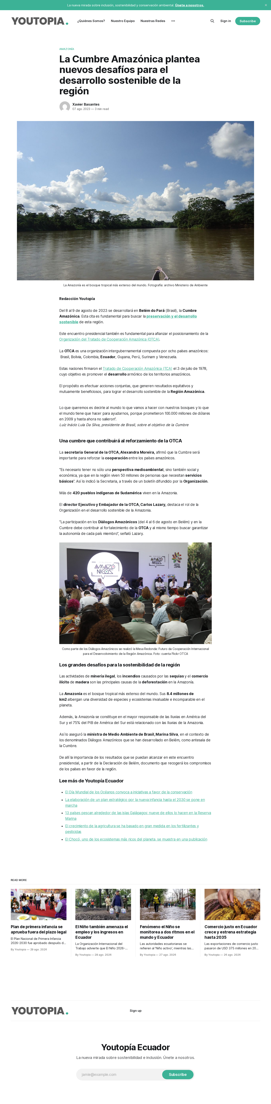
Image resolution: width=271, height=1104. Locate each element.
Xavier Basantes (86, 104)
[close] (266, 5)
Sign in (225, 21)
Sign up (135, 1011)
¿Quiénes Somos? (91, 21)
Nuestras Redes (153, 21)
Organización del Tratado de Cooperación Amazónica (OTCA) (109, 339)
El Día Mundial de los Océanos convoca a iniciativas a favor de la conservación (128, 792)
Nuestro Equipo (123, 21)
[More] (173, 21)
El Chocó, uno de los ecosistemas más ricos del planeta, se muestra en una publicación (136, 839)
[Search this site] (212, 21)
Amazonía (66, 49)
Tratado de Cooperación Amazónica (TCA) (137, 368)
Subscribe (248, 21)
